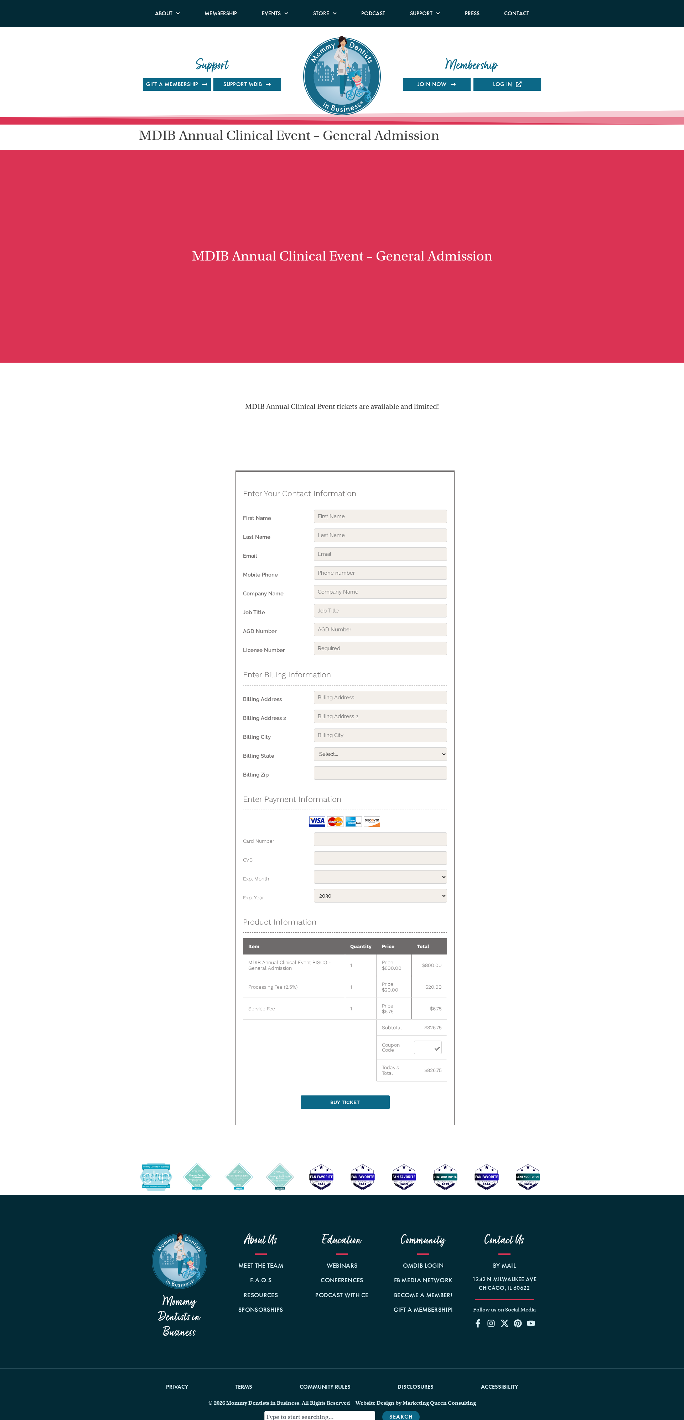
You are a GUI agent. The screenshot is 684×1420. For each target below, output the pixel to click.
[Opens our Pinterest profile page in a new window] (517, 1323)
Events (271, 13)
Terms (243, 1386)
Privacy (177, 1386)
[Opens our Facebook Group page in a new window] (478, 1323)
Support (421, 13)
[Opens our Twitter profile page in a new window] (504, 1323)
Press (472, 13)
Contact (516, 13)
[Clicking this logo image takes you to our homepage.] (342, 75)
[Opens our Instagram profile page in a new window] (491, 1323)
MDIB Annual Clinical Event (342, 406)
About (163, 13)
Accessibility (499, 1386)
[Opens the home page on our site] (179, 1260)
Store (321, 13)
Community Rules (325, 1386)
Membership (220, 13)
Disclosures (416, 1386)
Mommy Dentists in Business (180, 1317)
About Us (261, 1240)
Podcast (373, 13)
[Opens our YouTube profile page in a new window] (531, 1323)
